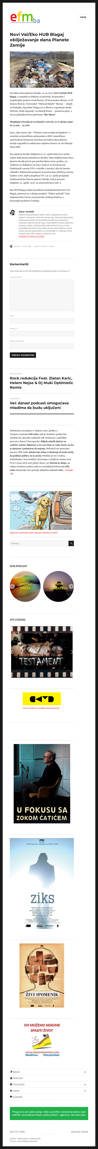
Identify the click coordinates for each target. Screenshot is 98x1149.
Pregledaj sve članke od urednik (31, 236)
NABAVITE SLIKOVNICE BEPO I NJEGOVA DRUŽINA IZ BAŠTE (34, 533)
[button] (11, 652)
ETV (16, 1132)
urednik (16, 246)
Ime (12, 316)
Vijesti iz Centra (40, 246)
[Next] (71, 586)
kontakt (85, 1132)
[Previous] (12, 586)
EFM (12, 1132)
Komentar (16, 277)
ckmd (51, 246)
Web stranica (17, 341)
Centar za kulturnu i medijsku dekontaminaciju (41, 708)
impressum (75, 1132)
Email (13, 329)
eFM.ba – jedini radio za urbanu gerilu (25, 1139)
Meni (83, 17)
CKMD (22, 1132)
